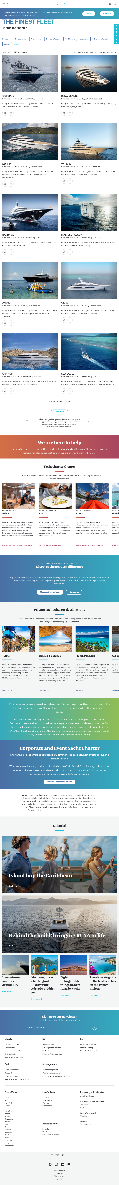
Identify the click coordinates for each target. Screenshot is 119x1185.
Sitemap (59, 1173)
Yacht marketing (86, 1048)
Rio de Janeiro (10, 1135)
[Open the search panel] (8, 4)
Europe (83, 1121)
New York (8, 1103)
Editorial (45, 1129)
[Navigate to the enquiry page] (115, 4)
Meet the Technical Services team (18, 1079)
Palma (7, 1114)
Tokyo (7, 1124)
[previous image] (5, 74)
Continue (107, 13)
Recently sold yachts (88, 1044)
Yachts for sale (48, 1044)
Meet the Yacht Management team (56, 1076)
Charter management (51, 1073)
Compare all (22, 52)
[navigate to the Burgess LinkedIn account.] (62, 1165)
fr (68, 1155)
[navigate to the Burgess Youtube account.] (68, 1165)
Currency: (103, 52)
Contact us (74, 592)
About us (45, 1098)
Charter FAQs (10, 1054)
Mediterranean (86, 1124)
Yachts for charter (12, 1044)
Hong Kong (9, 1111)
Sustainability (47, 1100)
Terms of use (59, 1176)
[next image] (55, 74)
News (44, 1132)
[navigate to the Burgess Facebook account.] (50, 1165)
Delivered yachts (11, 1076)
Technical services (12, 1070)
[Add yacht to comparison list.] (11, 113)
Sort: (76, 52)
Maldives (83, 1116)
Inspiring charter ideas (14, 1051)
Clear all (17, 44)
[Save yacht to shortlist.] (4, 113)
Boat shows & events (50, 1134)
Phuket (7, 1121)
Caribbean (84, 1105)
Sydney (7, 1127)
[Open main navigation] (3, 4)
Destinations (10, 1048)
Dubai (7, 1108)
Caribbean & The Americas (92, 1101)
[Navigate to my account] (109, 4)
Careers (45, 1103)
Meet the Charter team (50, 592)
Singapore (9, 1119)
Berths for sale (48, 1051)
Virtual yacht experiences (52, 1048)
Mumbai (8, 1130)
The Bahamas (85, 1108)
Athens (7, 1116)
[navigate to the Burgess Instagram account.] (56, 1165)
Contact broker (117, 34)
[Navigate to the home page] (59, 4)
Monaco (8, 1100)
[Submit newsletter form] (94, 1027)
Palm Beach (9, 1145)
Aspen (7, 1137)
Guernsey (8, 1140)
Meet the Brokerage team (52, 1054)
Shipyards (9, 1073)
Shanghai (8, 1132)
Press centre (47, 1106)
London (7, 1098)
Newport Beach (11, 1143)
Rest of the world (88, 1113)
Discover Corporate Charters (59, 781)
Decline (89, 13)
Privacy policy (59, 1170)
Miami (7, 1106)
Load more (59, 411)
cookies (43, 12)
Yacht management (50, 1070)
